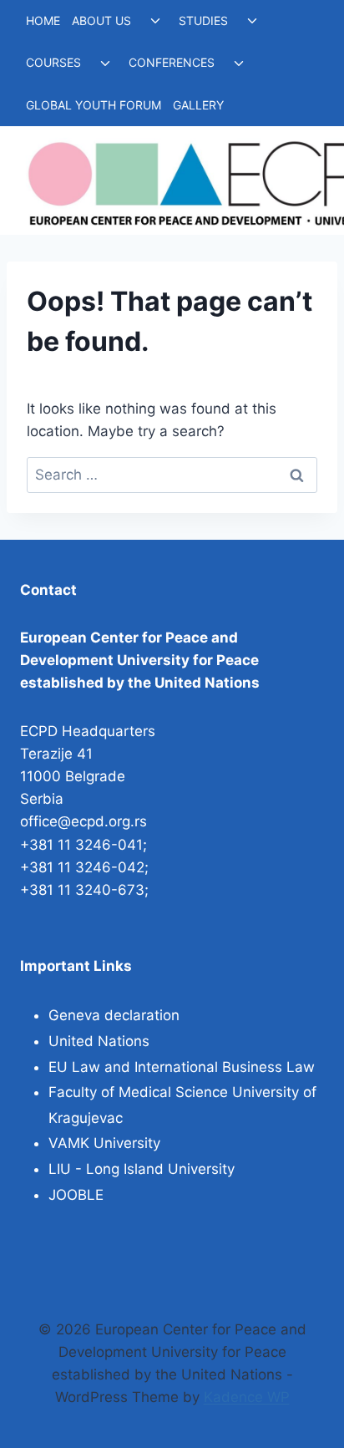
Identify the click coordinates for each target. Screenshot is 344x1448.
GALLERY (198, 105)
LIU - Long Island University (141, 1169)
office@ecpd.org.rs (83, 821)
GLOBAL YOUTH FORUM (93, 105)
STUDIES (203, 20)
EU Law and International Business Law (181, 1067)
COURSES (53, 62)
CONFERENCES (172, 62)
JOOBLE (76, 1194)
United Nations (98, 1041)
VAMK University (104, 1143)
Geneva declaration (114, 1015)
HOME (43, 20)
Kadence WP (247, 1397)
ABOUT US (101, 20)
